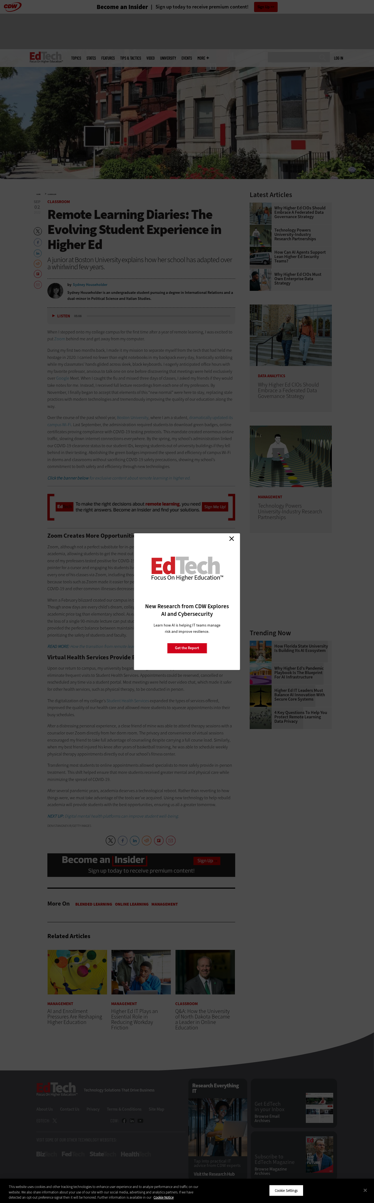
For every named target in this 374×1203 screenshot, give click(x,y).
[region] (187, 1191)
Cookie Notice (164, 1197)
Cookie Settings (286, 1190)
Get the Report (187, 648)
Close (232, 539)
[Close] (365, 1190)
